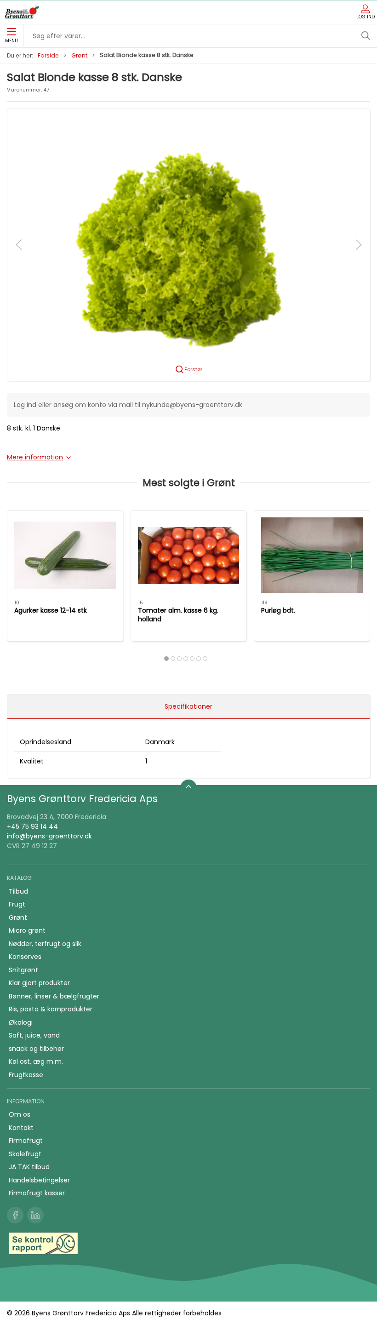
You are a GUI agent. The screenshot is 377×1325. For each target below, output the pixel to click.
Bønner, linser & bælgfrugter (54, 996)
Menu (11, 41)
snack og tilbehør (36, 1048)
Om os (19, 1114)
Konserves (25, 956)
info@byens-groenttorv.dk (49, 836)
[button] (188, 244)
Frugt (17, 904)
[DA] (21, 12)
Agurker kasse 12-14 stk (50, 610)
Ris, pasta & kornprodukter (50, 1009)
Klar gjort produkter (39, 982)
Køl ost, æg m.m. (36, 1061)
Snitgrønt (23, 970)
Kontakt (21, 1127)
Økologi (21, 1022)
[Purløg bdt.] (312, 555)
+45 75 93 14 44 (32, 826)
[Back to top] (188, 788)
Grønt (79, 55)
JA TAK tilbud (29, 1166)
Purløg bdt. (278, 610)
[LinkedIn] (35, 1215)
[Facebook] (15, 1215)
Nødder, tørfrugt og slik (45, 943)
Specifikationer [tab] (188, 706)
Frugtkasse (26, 1074)
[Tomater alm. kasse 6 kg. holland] (189, 555)
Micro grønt (27, 930)
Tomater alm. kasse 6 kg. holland (178, 615)
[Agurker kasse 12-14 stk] (65, 555)
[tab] (166, 658)
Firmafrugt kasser (37, 1193)
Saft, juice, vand (34, 1035)
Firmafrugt (26, 1140)
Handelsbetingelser (39, 1180)
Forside (48, 55)
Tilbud (18, 891)
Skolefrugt (25, 1154)
